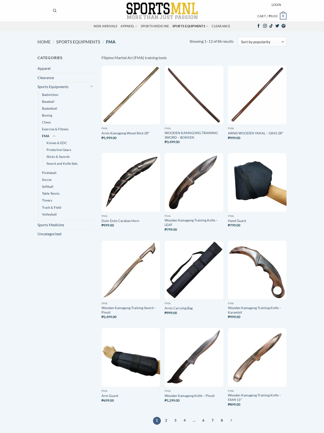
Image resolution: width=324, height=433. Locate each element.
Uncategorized (49, 233)
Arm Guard (110, 396)
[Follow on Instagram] (265, 26)
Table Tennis (51, 193)
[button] (276, 4)
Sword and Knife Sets (62, 163)
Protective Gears (58, 150)
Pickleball (49, 173)
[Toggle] (91, 86)
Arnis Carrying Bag (179, 308)
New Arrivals (105, 26)
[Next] (231, 421)
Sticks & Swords (58, 157)
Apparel (127, 26)
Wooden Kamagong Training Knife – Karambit (254, 310)
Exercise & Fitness (55, 129)
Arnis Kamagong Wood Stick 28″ (125, 133)
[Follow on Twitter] (277, 26)
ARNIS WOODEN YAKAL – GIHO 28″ (255, 133)
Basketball (49, 108)
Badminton (50, 95)
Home (44, 41)
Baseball (48, 101)
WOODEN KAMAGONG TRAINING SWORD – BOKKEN (191, 135)
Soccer (47, 180)
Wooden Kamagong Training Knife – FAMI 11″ (254, 397)
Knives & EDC (56, 143)
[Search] (54, 10)
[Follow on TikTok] (271, 26)
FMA (45, 136)
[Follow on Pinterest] (283, 26)
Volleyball (49, 214)
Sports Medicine (155, 26)
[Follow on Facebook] (258, 26)
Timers (47, 200)
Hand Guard (237, 221)
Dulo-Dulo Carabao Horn (120, 221)
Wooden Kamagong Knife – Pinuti (190, 396)
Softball (47, 186)
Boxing (47, 115)
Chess (46, 122)
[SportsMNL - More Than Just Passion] (162, 10)
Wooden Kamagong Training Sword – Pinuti (129, 310)
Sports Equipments (188, 26)
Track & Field (51, 207)
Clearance (221, 26)
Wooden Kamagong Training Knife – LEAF (191, 222)
